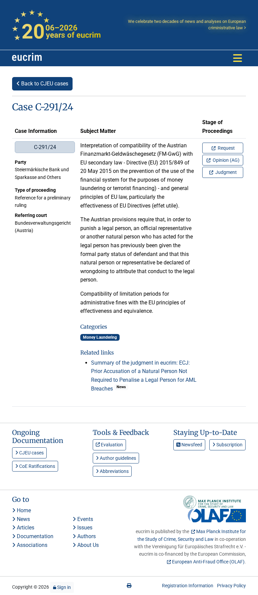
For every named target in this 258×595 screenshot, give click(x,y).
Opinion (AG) (226, 160)
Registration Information (187, 585)
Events (84, 519)
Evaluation (111, 444)
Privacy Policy (231, 585)
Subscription (229, 444)
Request (226, 148)
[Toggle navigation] (237, 58)
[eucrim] (27, 58)
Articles (24, 527)
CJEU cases (31, 452)
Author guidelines (117, 458)
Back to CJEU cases (44, 83)
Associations (31, 545)
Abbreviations (114, 471)
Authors (86, 536)
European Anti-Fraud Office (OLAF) (208, 561)
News (22, 519)
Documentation (34, 536)
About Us (87, 545)
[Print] (129, 585)
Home (23, 510)
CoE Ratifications (36, 466)
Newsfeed (191, 444)
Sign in (63, 587)
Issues (84, 527)
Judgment (225, 172)
